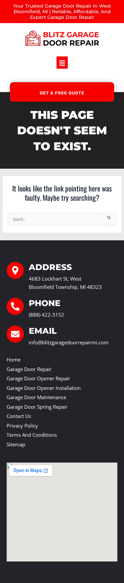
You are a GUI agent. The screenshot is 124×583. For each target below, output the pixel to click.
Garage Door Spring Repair (37, 406)
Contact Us (19, 416)
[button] (62, 62)
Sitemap (16, 444)
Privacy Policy (22, 425)
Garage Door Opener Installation (44, 388)
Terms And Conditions (32, 434)
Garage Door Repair (29, 369)
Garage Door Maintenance (36, 397)
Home (14, 359)
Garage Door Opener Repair (38, 378)
